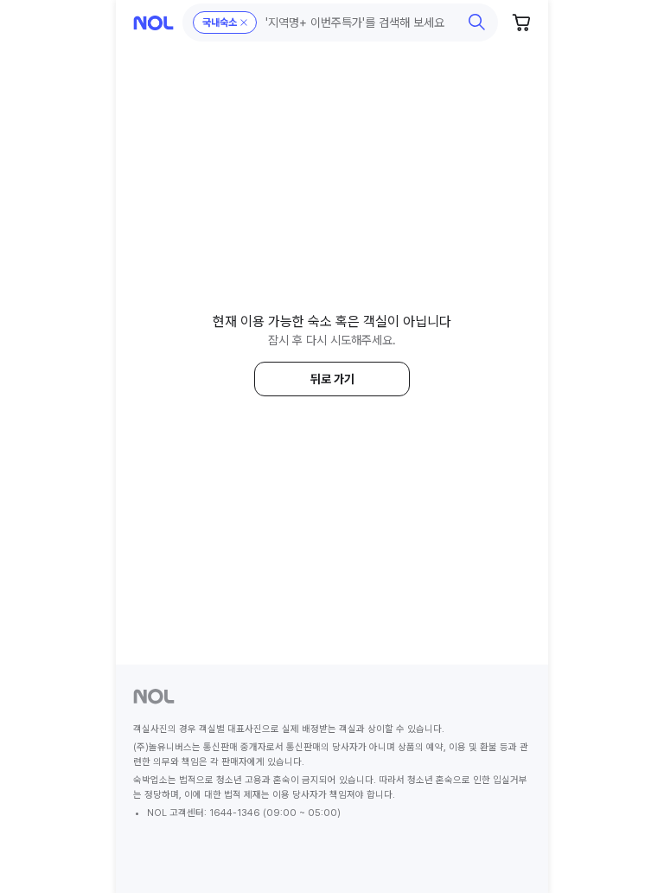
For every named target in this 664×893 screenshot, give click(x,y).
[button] (340, 22)
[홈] (153, 23)
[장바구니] (522, 22)
